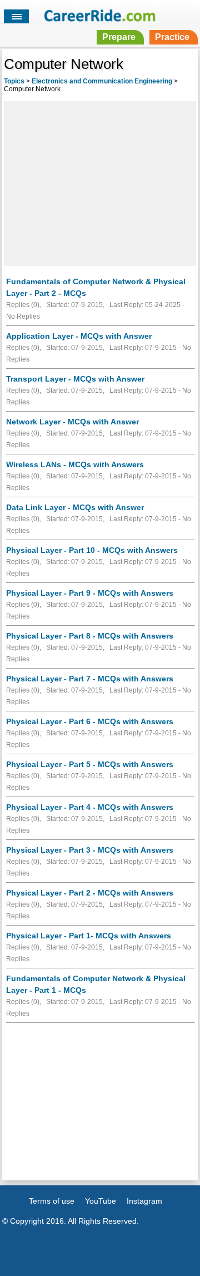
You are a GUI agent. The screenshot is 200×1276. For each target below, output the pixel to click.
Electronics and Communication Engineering (102, 81)
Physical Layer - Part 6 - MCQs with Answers (89, 721)
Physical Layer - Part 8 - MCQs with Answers (89, 635)
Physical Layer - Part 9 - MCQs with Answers (89, 592)
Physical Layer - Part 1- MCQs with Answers (88, 935)
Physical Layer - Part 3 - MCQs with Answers (89, 849)
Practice (172, 37)
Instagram (144, 1200)
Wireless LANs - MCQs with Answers (75, 464)
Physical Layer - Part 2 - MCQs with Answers (89, 892)
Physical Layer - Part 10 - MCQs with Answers (92, 550)
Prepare (119, 37)
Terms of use (51, 1200)
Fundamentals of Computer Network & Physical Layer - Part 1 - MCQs (96, 984)
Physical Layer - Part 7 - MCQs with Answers (89, 678)
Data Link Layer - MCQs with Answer (75, 507)
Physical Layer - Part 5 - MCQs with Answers (89, 764)
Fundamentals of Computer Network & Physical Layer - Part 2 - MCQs (96, 287)
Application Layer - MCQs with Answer (79, 336)
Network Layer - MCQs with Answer (72, 421)
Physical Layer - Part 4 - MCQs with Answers (89, 807)
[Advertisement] (100, 182)
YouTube (100, 1200)
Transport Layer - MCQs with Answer (75, 378)
